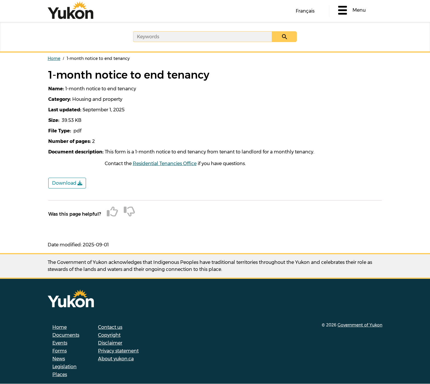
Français (305, 11)
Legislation (64, 366)
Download (65, 183)
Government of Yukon (360, 325)
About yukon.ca (116, 358)
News (58, 358)
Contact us (110, 327)
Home (54, 58)
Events (59, 343)
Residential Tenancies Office (165, 163)
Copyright (109, 335)
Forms (59, 351)
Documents (65, 335)
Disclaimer (110, 343)
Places (59, 374)
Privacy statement (118, 351)
